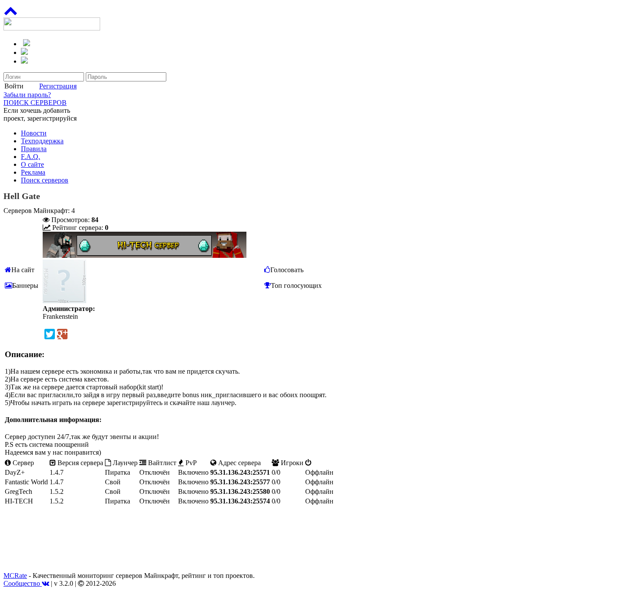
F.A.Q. (30, 156)
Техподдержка (42, 141)
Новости (34, 133)
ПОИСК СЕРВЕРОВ (35, 102)
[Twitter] (49, 334)
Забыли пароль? (27, 94)
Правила (34, 148)
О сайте (32, 164)
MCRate (15, 575)
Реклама (33, 172)
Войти (14, 86)
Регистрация (58, 86)
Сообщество (22, 583)
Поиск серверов (44, 180)
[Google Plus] (62, 334)
